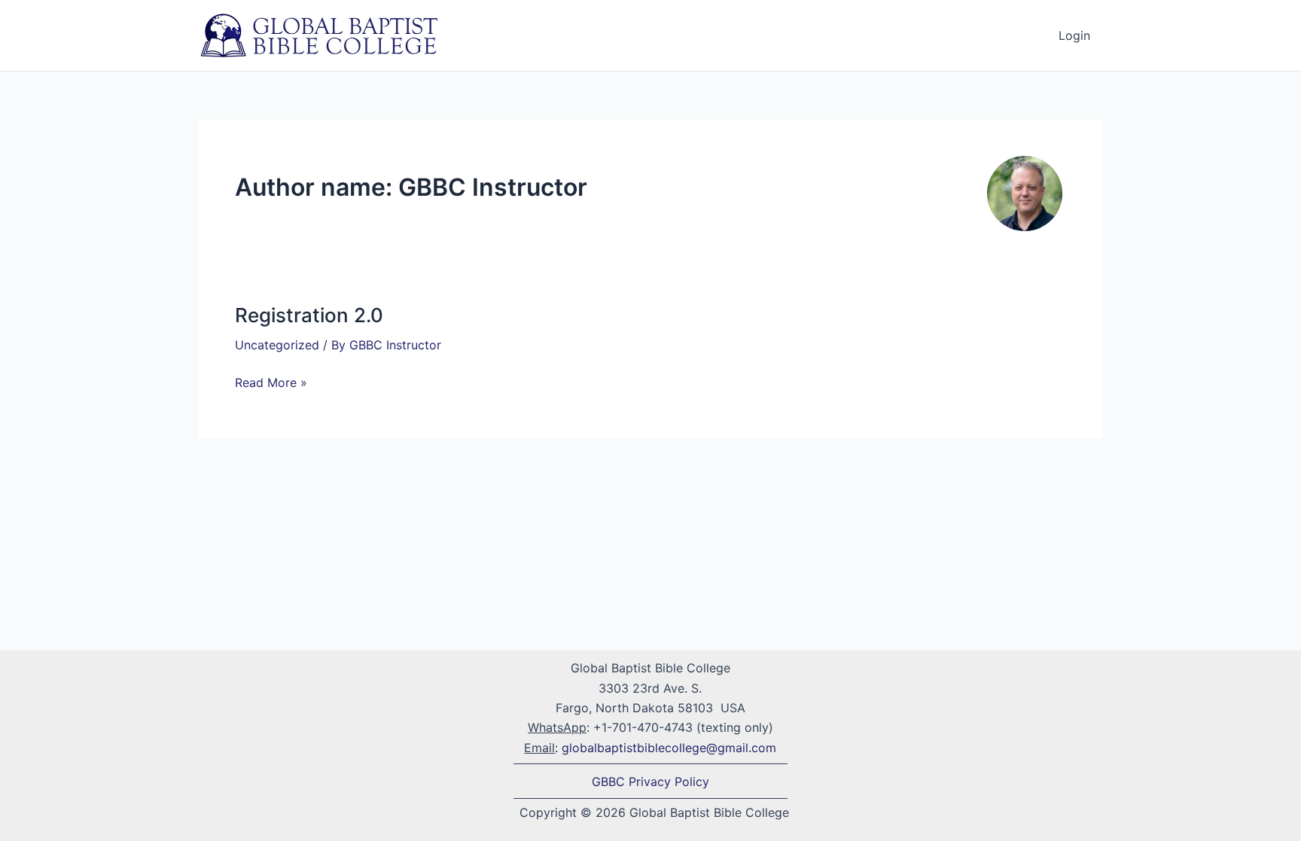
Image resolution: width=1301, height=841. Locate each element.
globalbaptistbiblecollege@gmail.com (669, 747)
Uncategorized (277, 344)
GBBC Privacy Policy (650, 781)
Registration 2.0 (309, 315)
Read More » (271, 381)
